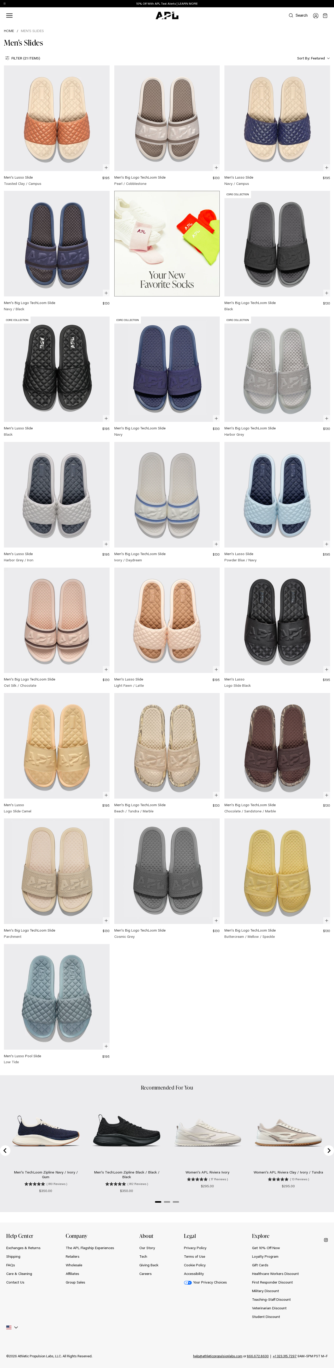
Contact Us (15, 1282)
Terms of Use (194, 1256)
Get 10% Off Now (266, 1247)
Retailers (72, 1256)
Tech (143, 1256)
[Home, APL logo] (167, 15)
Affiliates (72, 1273)
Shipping (13, 1256)
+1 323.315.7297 (285, 1356)
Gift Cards (260, 1265)
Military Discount (265, 1290)
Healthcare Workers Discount (275, 1273)
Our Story (147, 1247)
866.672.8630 (258, 1356)
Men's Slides (32, 30)
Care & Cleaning (19, 1273)
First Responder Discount (272, 1282)
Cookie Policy (195, 1265)
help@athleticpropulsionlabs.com (217, 1356)
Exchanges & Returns (23, 1247)
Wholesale (74, 1265)
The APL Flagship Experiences (90, 1247)
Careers (145, 1273)
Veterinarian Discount (269, 1308)
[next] (331, 4)
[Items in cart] (325, 15)
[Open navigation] (9, 15)
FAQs (10, 1265)
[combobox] (313, 58)
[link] (57, 125)
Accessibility (194, 1273)
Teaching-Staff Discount (271, 1299)
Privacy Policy (195, 1247)
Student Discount (266, 1316)
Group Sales (75, 1282)
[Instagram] (326, 1240)
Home (9, 30)
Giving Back (148, 1265)
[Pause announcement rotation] (5, 4)
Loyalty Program (265, 1256)
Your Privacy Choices (210, 1282)
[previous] (318, 4)
